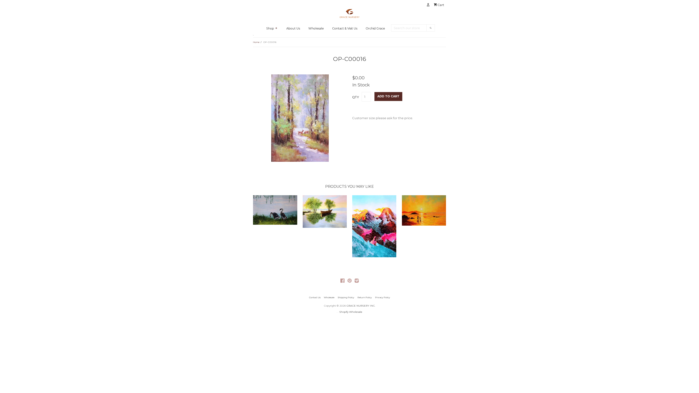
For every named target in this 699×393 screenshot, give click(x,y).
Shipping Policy (346, 297)
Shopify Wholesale (350, 311)
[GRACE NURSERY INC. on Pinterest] (349, 281)
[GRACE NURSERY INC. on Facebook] (342, 281)
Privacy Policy (382, 297)
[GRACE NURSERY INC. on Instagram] (356, 281)
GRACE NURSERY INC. (360, 305)
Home (256, 42)
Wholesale (316, 28)
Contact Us (315, 297)
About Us (293, 28)
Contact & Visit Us (344, 28)
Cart (440, 5)
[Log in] (415, 4)
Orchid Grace (375, 28)
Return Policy (365, 297)
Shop (270, 28)
